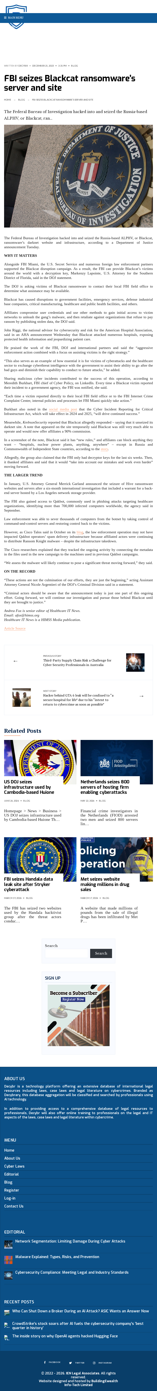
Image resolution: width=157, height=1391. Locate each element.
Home (7, 99)
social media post (63, 409)
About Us (12, 1158)
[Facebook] (136, 28)
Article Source (15, 628)
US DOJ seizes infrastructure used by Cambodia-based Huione (29, 787)
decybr (23, 65)
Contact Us (14, 1206)
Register (11, 1190)
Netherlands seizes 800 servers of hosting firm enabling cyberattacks (105, 787)
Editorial (11, 1174)
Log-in (9, 1198)
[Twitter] (142, 28)
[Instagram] (149, 28)
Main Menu (15, 17)
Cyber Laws (14, 1166)
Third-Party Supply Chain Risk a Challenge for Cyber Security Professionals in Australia (77, 661)
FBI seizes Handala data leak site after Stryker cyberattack (28, 884)
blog (80, 532)
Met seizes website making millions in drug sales (105, 884)
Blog (74, 65)
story (104, 449)
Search (51, 946)
